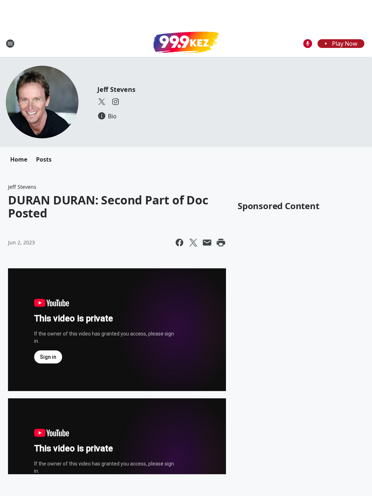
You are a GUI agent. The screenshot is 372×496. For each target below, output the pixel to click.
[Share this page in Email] (207, 242)
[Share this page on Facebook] (179, 242)
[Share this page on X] (193, 242)
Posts (44, 159)
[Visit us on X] (101, 101)
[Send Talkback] (307, 43)
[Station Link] (186, 43)
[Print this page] (221, 242)
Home (18, 159)
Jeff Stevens (116, 89)
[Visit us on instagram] (115, 101)
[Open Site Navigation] (10, 43)
